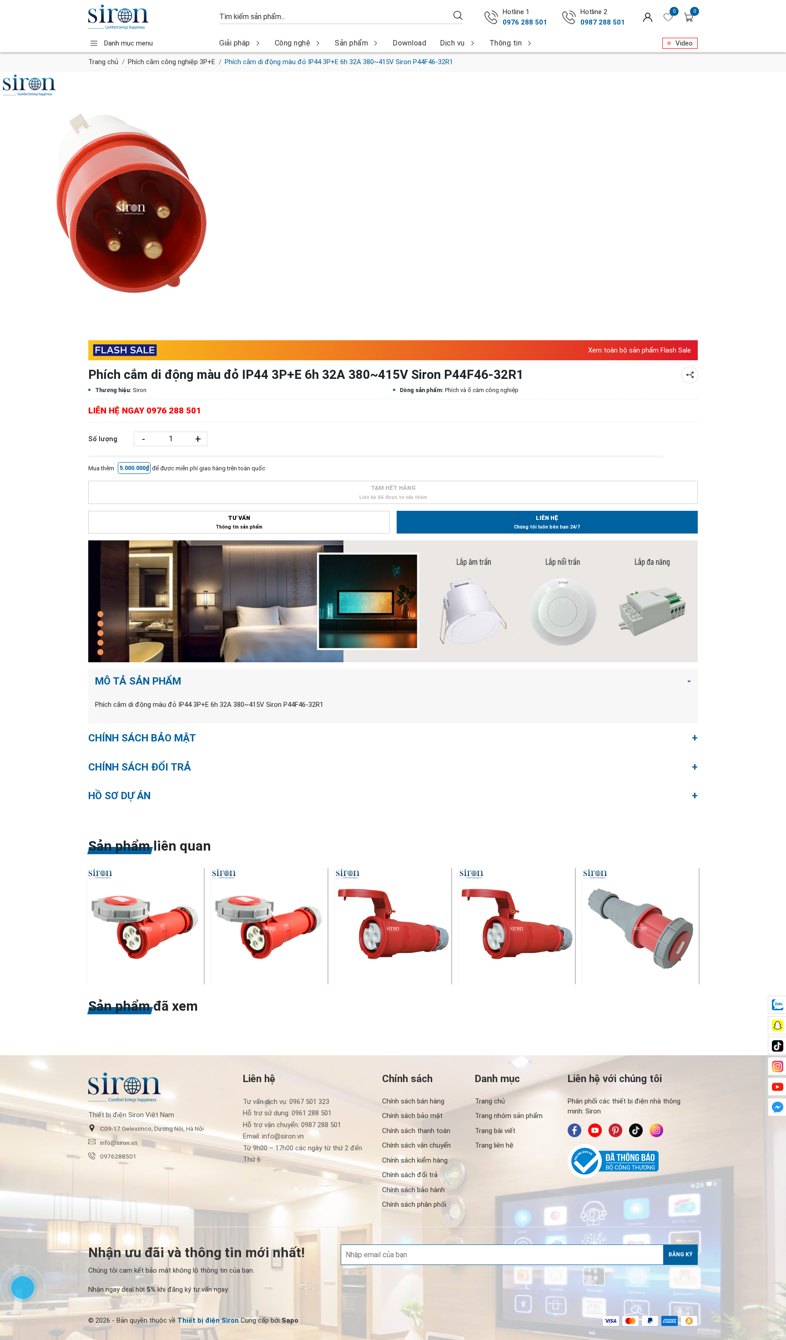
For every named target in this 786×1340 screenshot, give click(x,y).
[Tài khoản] (647, 17)
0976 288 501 (525, 22)
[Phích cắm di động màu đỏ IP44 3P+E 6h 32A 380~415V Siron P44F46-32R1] (131, 203)
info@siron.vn (118, 1142)
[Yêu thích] (668, 17)
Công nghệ (293, 43)
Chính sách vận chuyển (416, 1145)
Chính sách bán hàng (413, 1101)
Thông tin (505, 43)
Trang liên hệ (494, 1145)
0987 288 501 (602, 22)
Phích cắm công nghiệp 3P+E (171, 62)
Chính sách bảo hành (413, 1190)
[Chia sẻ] (690, 375)
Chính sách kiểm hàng (415, 1160)
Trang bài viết (495, 1131)
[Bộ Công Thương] (633, 1161)
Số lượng (102, 439)
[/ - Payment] (611, 1320)
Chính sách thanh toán (416, 1131)
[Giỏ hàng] (688, 17)
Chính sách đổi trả (410, 1175)
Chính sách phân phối (414, 1204)
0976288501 (118, 1156)
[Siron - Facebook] (574, 1130)
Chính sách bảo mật (412, 1116)
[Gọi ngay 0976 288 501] (491, 17)
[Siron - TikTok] (636, 1130)
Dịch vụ (452, 43)
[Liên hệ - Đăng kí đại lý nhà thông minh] (393, 601)
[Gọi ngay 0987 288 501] (569, 17)
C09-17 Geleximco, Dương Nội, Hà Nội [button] (152, 1128)
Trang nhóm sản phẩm (509, 1116)
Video (684, 43)
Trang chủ (103, 62)
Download (409, 43)
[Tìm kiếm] (458, 15)
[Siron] (149, 17)
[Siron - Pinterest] (615, 1130)
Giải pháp (234, 43)
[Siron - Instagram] (656, 1130)
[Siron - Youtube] (595, 1130)
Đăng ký (680, 1254)
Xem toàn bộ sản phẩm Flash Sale (639, 350)
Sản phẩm (351, 43)
